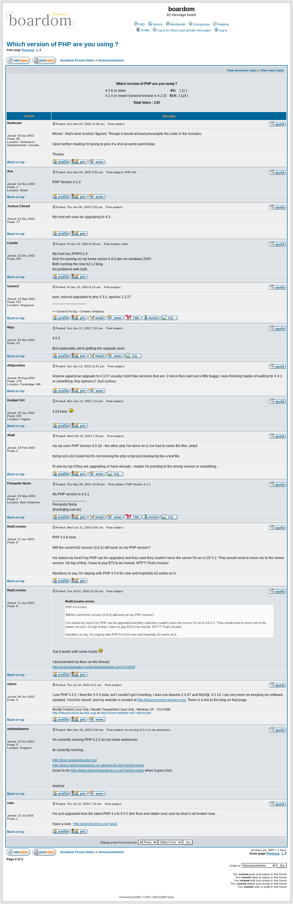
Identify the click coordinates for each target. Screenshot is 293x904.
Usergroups (201, 24)
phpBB (136, 897)
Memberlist (177, 24)
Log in (223, 30)
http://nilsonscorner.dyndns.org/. (162, 700)
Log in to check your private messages (184, 30)
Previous (28, 49)
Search (158, 24)
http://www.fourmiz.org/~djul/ (95, 824)
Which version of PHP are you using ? (62, 44)
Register (223, 24)
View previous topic (242, 70)
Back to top (16, 162)
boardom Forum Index (77, 60)
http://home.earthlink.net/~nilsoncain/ (126, 713)
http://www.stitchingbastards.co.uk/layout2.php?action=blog (98, 765)
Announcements (111, 60)
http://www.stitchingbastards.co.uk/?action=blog (107, 771)
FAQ (141, 24)
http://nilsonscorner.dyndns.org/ (74, 713)
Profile (145, 30)
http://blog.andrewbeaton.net (74, 760)
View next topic (272, 70)
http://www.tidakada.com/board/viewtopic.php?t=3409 (93, 667)
